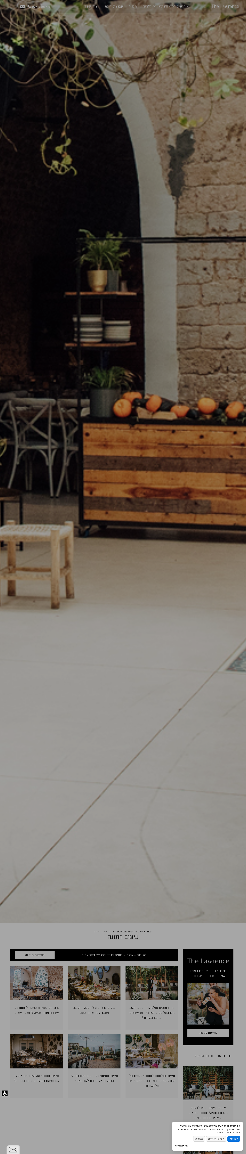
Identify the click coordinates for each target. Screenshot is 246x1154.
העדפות (199, 1139)
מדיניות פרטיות (181, 1145)
